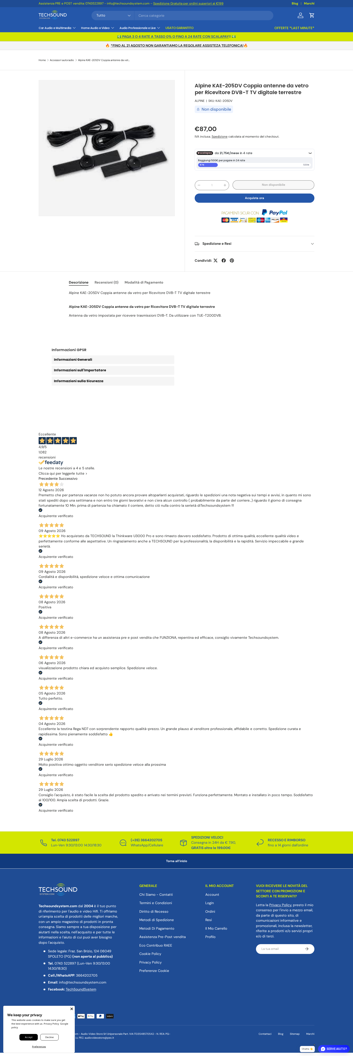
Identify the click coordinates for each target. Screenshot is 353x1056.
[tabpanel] (176, 304)
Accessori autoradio (62, 60)
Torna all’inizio (176, 861)
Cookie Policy (150, 953)
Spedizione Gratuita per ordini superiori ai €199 (188, 3)
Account (212, 894)
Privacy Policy (150, 962)
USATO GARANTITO (179, 28)
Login (209, 903)
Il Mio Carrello (216, 928)
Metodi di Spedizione (156, 920)
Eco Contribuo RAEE (155, 945)
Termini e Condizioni (155, 903)
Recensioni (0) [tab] (106, 282)
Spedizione (220, 137)
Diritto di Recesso (153, 911)
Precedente (48, 478)
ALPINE (199, 101)
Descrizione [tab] (78, 282)
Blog (295, 3)
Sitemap (295, 1034)
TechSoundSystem (81, 989)
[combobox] (183, 15)
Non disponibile (273, 185)
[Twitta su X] (215, 260)
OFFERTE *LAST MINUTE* (294, 28)
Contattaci (265, 1034)
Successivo (68, 478)
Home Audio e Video (95, 28)
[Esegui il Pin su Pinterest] (232, 260)
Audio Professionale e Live (137, 28)
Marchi (309, 3)
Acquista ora (254, 198)
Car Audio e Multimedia (55, 28)
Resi (208, 920)
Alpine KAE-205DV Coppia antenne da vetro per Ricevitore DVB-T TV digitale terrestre (104, 60)
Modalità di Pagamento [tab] (144, 282)
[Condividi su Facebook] (224, 260)
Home (42, 60)
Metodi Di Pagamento (156, 928)
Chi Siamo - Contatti (156, 894)
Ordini (210, 911)
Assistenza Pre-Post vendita (162, 937)
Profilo (210, 937)
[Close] (72, 1009)
